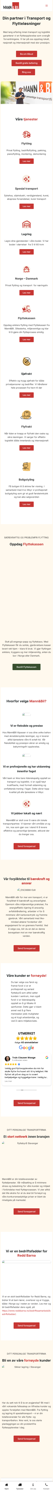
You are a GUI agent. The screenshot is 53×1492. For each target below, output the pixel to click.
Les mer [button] (8, 1081)
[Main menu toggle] (47, 6)
